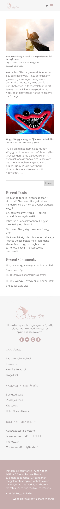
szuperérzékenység (14, 66)
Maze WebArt (46, 498)
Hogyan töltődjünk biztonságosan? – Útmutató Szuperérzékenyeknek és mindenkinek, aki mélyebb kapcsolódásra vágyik (30, 203)
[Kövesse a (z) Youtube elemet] (27, 339)
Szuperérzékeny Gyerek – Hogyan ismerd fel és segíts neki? (29, 58)
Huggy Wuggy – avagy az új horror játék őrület (30, 139)
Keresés (48, 183)
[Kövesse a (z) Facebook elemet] (21, 339)
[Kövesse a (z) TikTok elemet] (38, 339)
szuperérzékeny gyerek (29, 62)
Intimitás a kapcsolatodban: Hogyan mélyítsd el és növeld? (27, 222)
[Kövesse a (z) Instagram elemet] (33, 339)
